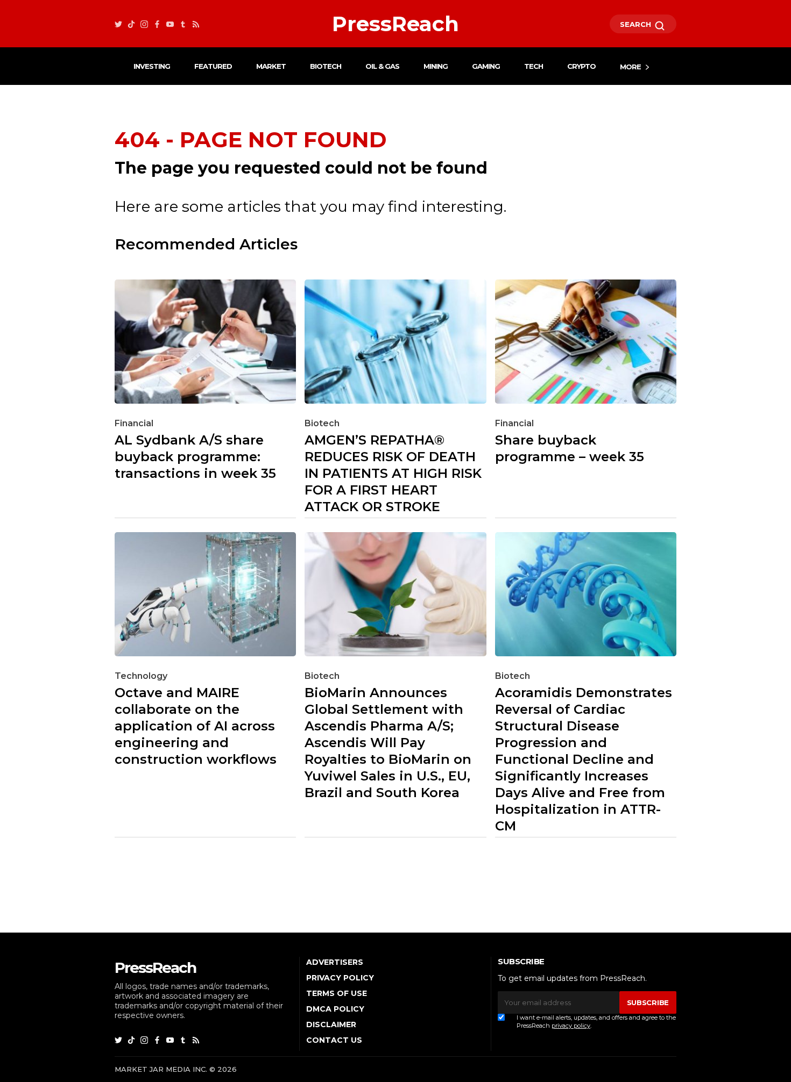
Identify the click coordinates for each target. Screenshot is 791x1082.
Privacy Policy (340, 978)
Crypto (581, 66)
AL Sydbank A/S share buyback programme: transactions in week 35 (195, 456)
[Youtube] (170, 24)
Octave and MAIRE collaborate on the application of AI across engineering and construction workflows (196, 726)
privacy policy (571, 1025)
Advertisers (334, 962)
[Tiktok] (131, 24)
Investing (151, 66)
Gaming (486, 66)
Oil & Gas (382, 66)
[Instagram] (144, 24)
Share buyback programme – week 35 (569, 448)
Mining (435, 66)
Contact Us (334, 1040)
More (630, 66)
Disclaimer (331, 1024)
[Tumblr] (183, 24)
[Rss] (196, 24)
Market (271, 66)
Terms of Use (336, 993)
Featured (213, 66)
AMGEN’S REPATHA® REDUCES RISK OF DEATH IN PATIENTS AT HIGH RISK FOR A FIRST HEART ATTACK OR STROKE (393, 473)
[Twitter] (118, 24)
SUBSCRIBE (648, 1002)
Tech (533, 66)
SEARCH (636, 24)
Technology (141, 676)
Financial (134, 423)
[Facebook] (157, 24)
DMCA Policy (335, 1009)
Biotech (325, 66)
